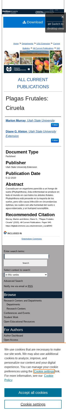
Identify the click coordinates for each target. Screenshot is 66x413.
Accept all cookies (33, 393)
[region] (33, 378)
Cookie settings (44, 371)
